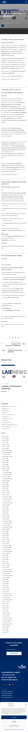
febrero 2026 (6, 446)
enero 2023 (5, 519)
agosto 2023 (6, 504)
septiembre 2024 (7, 478)
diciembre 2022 (7, 521)
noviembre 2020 (7, 571)
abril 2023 (5, 513)
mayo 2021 (5, 559)
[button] (26, 704)
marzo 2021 (5, 563)
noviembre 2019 (7, 595)
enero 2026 (5, 448)
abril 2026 (5, 442)
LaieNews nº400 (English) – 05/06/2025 (11, 387)
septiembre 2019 (7, 599)
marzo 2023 (5, 515)
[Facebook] (6, 684)
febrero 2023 (6, 517)
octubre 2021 (6, 549)
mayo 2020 (5, 583)
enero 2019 (5, 616)
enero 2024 (5, 494)
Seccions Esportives (9, 424)
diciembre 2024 (7, 472)
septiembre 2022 (7, 527)
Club (5, 412)
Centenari (6, 410)
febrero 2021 (6, 565)
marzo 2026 (5, 444)
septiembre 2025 (7, 456)
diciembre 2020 (7, 569)
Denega (14, 721)
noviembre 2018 (7, 620)
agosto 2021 (6, 553)
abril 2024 (5, 488)
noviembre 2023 (7, 498)
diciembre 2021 (6, 545)
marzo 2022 (5, 539)
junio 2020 (5, 581)
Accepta (14, 717)
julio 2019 (5, 603)
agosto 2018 (6, 626)
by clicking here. (18, 76)
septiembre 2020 (7, 575)
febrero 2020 (6, 589)
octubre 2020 (6, 573)
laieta (17, 22)
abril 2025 (5, 464)
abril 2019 (5, 609)
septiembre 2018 (7, 624)
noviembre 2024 (7, 474)
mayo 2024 (5, 486)
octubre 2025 (6, 454)
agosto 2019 (6, 601)
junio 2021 (5, 557)
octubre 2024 (6, 476)
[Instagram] (2, 684)
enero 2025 (5, 470)
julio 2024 (5, 482)
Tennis (6, 428)
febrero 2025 (6, 468)
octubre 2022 (6, 525)
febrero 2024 (6, 492)
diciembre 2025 (7, 450)
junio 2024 (5, 484)
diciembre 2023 (7, 496)
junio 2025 (5, 460)
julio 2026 (5, 436)
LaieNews (5, 22)
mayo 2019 (5, 607)
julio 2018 (5, 628)
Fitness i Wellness (9, 414)
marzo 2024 (5, 490)
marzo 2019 (5, 611)
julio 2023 (5, 506)
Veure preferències (14, 725)
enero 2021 (5, 567)
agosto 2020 (6, 577)
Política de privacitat (16, 729)
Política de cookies (7, 729)
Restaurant (7, 422)
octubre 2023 (6, 500)
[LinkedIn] (13, 684)
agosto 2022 (6, 529)
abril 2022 (5, 537)
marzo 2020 (5, 587)
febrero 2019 (6, 613)
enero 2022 (5, 543)
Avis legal (22, 729)
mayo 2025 (5, 462)
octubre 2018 (6, 622)
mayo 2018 (5, 632)
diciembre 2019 (6, 593)
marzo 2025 (5, 466)
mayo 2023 (5, 511)
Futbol (5, 416)
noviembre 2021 (7, 547)
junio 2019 (5, 605)
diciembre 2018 (6, 618)
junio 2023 (5, 508)
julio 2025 (5, 458)
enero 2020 (5, 591)
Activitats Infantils (9, 406)
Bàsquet (6, 408)
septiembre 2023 (7, 502)
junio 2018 (5, 630)
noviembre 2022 (7, 523)
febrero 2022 (6, 541)
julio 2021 (5, 555)
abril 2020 (5, 585)
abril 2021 (5, 561)
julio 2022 (5, 531)
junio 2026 (5, 438)
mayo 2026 (5, 440)
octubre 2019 (6, 597)
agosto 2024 (6, 480)
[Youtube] (9, 684)
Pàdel (5, 420)
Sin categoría (7, 426)
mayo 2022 (5, 535)
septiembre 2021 (7, 551)
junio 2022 (5, 533)
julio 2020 (5, 579)
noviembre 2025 (7, 452)
